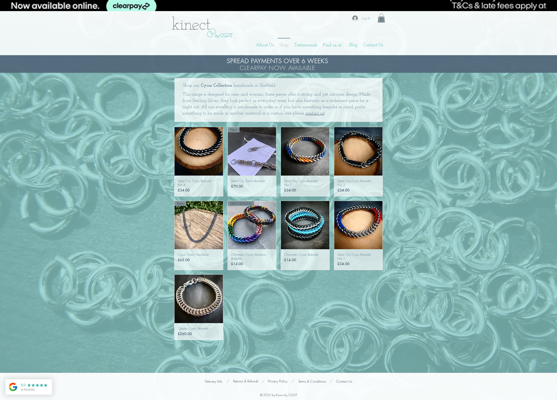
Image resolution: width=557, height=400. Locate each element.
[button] (381, 18)
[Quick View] (198, 151)
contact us (314, 113)
